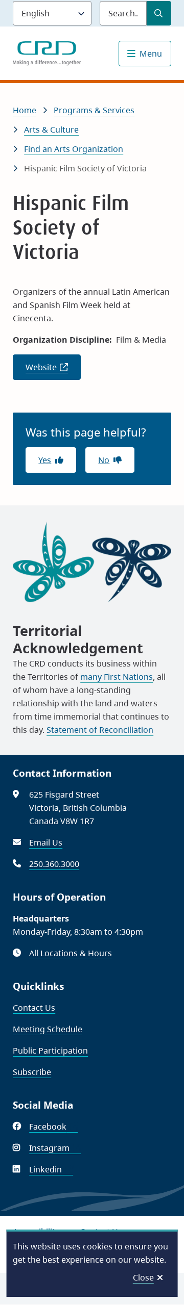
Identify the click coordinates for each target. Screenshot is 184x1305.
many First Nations (116, 676)
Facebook (53, 1126)
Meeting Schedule (47, 1029)
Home (24, 110)
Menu (151, 53)
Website (53, 371)
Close (143, 1277)
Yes (44, 460)
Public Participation (50, 1050)
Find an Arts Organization (73, 149)
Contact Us (34, 1007)
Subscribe (32, 1072)
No (103, 460)
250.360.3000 (54, 863)
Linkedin (51, 1169)
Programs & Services (94, 110)
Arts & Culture (51, 129)
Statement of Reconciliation (100, 729)
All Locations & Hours (70, 953)
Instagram (55, 1148)
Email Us (45, 842)
